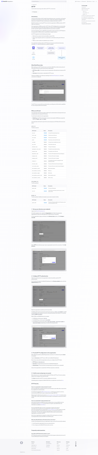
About (67, 443)
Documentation (48, 443)
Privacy (67, 450)
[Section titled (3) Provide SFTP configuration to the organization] (30, 353)
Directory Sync (33, 446)
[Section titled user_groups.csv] (30, 181)
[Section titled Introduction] (30, 16)
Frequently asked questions (86, 23)
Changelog (48, 445)
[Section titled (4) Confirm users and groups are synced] (30, 373)
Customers (68, 445)
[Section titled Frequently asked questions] (30, 430)
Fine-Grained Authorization (36, 450)
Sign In (93, 1)
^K (65, 1)
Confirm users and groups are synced (88, 20)
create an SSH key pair (52, 409)
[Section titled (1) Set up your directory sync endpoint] (30, 209)
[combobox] (49, 1)
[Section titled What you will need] (30, 111)
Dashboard (90, 1)
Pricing (58, 446)
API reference (78, 1)
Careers (67, 446)
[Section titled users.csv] (30, 126)
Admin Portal (33, 448)
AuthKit (32, 443)
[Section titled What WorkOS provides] (30, 65)
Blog (57, 443)
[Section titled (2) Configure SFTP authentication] (30, 276)
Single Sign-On (34, 445)
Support (58, 450)
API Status (48, 446)
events (36, 44)
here (62, 380)
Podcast (58, 445)
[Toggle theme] (96, 1)
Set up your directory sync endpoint (88, 15)
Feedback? (84, 1)
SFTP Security (84, 22)
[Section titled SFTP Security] (30, 383)
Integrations (34, 4)
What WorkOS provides (85, 8)
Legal (67, 448)
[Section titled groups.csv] (30, 195)
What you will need (85, 9)
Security (58, 448)
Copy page (35, 11)
